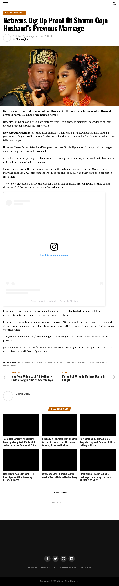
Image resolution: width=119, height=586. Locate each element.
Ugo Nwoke (10, 366)
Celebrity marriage (33, 363)
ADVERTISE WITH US (67, 567)
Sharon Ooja (104, 363)
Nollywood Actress (83, 363)
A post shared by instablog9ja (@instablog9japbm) (54, 301)
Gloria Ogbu (21, 39)
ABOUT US (32, 567)
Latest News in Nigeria (58, 363)
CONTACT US (85, 567)
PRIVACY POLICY (48, 567)
